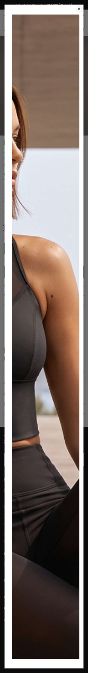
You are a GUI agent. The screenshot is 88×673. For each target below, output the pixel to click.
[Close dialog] (79, 9)
